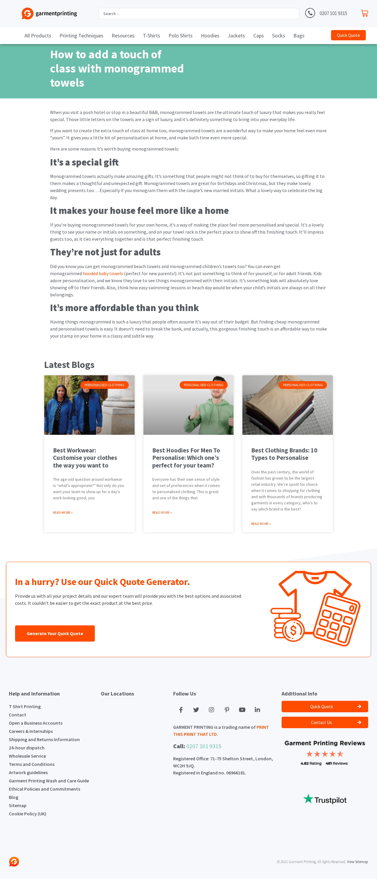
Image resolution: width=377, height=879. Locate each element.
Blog (13, 797)
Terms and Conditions (31, 764)
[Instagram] (211, 710)
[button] (348, 35)
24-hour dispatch (26, 748)
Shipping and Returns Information (44, 739)
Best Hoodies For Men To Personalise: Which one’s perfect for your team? (186, 457)
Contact (17, 715)
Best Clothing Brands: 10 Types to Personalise (284, 454)
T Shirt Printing (25, 706)
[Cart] (366, 12)
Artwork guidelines (28, 772)
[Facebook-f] (180, 710)
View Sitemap (357, 861)
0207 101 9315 (333, 13)
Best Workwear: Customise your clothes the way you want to (85, 457)
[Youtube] (242, 710)
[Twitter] (196, 710)
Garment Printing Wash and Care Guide (49, 781)
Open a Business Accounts (35, 723)
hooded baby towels (102, 273)
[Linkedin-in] (257, 710)
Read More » (63, 512)
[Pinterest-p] (226, 710)
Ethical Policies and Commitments (44, 789)
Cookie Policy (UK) (27, 814)
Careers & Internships (31, 731)
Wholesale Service (27, 756)
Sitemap (18, 805)
